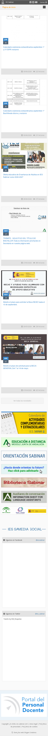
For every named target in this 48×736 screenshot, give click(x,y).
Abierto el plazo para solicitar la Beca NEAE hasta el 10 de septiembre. (24, 303)
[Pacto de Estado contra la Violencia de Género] (24, 510)
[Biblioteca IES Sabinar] (24, 484)
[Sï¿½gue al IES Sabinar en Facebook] (30, 2)
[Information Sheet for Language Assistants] (24, 498)
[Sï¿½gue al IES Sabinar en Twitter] (33, 2)
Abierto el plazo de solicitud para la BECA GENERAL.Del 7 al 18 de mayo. (19, 367)
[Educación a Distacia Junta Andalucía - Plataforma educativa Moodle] (24, 444)
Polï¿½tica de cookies (30, 727)
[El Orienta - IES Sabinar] (24, 470)
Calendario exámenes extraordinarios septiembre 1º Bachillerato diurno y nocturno (23, 112)
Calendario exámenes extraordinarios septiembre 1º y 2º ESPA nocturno (23, 48)
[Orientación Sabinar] (24, 457)
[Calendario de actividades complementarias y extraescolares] (24, 424)
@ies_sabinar (40, 614)
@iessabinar (40, 540)
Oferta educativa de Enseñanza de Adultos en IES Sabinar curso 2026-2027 (23, 175)
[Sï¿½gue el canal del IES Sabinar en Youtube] (36, 2)
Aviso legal (33, 724)
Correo (42, 2)
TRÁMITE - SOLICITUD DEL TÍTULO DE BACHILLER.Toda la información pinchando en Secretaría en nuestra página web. (22, 241)
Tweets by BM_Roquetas (12, 619)
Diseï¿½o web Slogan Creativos (24, 732)
